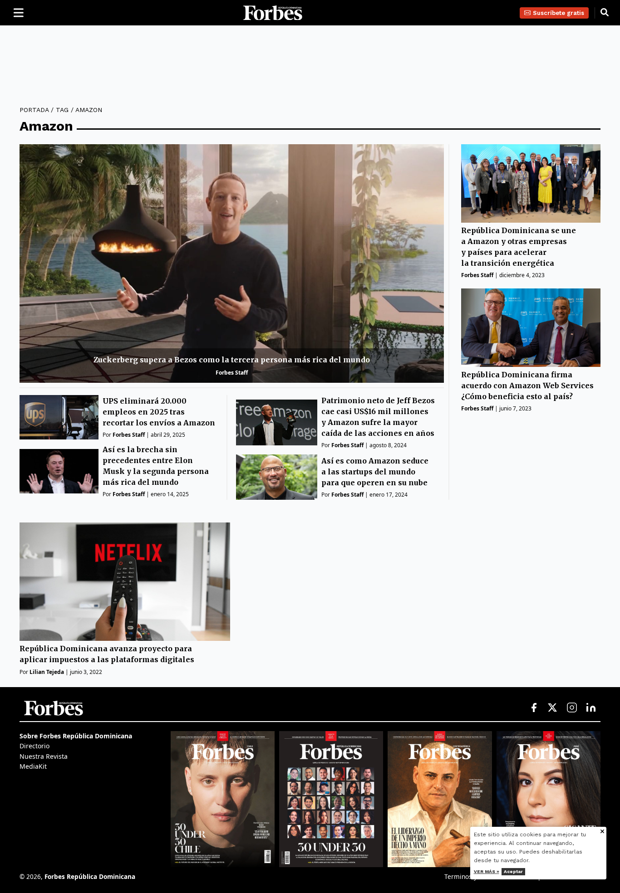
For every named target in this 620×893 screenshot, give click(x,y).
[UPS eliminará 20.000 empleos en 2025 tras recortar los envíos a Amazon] (59, 417)
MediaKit (33, 766)
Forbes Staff (232, 372)
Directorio (34, 746)
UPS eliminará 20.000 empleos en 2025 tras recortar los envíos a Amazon (159, 411)
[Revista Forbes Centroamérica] (440, 799)
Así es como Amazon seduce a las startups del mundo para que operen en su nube (374, 471)
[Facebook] (533, 708)
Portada (34, 109)
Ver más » (486, 871)
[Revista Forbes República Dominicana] (331, 799)
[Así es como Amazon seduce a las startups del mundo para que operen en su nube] (276, 477)
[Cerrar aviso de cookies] (602, 832)
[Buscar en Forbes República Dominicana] (604, 12)
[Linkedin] (591, 708)
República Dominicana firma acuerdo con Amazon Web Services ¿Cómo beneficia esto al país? (527, 385)
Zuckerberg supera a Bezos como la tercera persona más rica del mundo (231, 359)
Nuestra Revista (44, 756)
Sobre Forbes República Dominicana (76, 736)
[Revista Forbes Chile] (223, 799)
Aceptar (513, 871)
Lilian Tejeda (47, 671)
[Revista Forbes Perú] (548, 799)
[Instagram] (571, 708)
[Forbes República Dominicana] (273, 12)
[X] (552, 708)
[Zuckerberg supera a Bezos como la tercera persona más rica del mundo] (232, 263)
